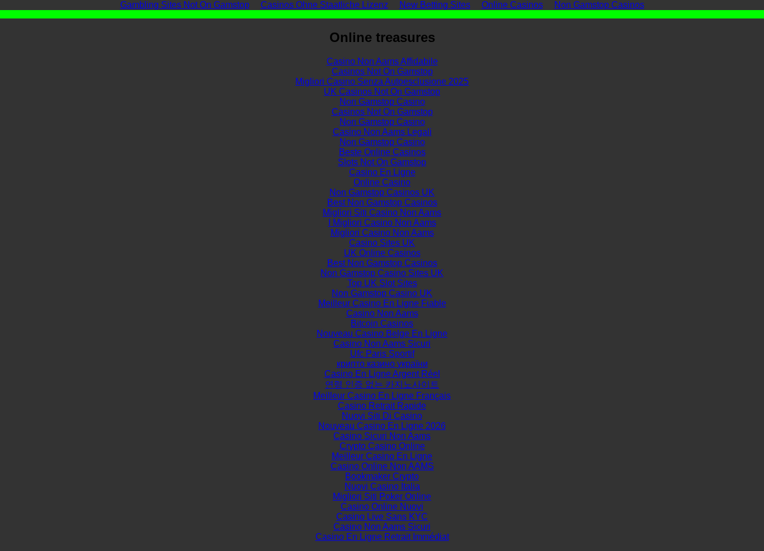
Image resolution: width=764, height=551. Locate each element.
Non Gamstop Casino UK (382, 293)
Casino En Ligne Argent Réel (382, 374)
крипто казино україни (382, 363)
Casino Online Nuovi (382, 506)
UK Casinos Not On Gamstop (382, 91)
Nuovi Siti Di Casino (382, 416)
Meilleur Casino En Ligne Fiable (382, 303)
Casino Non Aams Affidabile (382, 61)
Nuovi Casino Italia (382, 486)
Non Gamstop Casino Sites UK (382, 273)
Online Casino (382, 182)
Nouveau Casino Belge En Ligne (382, 333)
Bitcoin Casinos (382, 323)
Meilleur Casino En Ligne (382, 456)
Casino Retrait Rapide (382, 405)
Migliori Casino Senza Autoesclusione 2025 (382, 81)
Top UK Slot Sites (382, 283)
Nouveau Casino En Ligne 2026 (382, 426)
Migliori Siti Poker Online (382, 496)
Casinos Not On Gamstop (382, 71)
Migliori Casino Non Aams (382, 232)
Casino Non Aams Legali (382, 132)
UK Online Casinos (382, 253)
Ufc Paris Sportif (382, 353)
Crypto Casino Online (382, 446)
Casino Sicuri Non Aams (382, 436)
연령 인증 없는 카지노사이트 (382, 384)
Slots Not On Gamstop (382, 162)
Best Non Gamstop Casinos (382, 202)
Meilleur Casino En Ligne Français (382, 395)
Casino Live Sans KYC (382, 516)
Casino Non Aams (382, 313)
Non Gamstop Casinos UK (382, 192)
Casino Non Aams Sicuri (382, 343)
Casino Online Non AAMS (382, 466)
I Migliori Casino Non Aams (382, 222)
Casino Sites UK (382, 243)
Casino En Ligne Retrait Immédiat (382, 536)
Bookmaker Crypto (382, 476)
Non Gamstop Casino (382, 101)
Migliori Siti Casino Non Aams (382, 212)
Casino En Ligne (382, 172)
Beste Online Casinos (382, 152)
